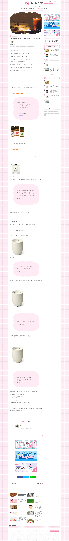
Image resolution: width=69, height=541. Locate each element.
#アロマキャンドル (12, 46)
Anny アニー (21, 115)
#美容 (44, 113)
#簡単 (57, 113)
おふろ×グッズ (34, 6)
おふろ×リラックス (44, 6)
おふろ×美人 (16, 6)
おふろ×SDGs (33, 8)
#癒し (32, 46)
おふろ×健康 (24, 8)
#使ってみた (54, 113)
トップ (10, 525)
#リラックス (45, 111)
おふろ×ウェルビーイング (43, 8)
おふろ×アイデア (54, 6)
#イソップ (17, 46)
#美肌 (50, 113)
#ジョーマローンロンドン (23, 46)
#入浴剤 (56, 111)
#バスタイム (28, 46)
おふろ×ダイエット (25, 6)
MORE (52, 74)
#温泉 (47, 113)
